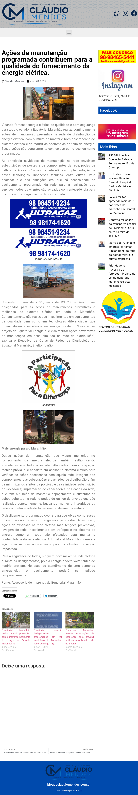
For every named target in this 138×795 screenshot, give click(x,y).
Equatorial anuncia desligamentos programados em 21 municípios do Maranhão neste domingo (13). (48, 637)
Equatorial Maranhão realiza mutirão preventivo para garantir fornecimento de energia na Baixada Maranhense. (16, 637)
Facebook (108, 110)
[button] (69, 32)
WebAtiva (77, 790)
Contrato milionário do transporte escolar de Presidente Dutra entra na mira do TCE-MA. (122, 228)
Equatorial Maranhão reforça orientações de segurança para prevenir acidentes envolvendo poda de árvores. (79, 637)
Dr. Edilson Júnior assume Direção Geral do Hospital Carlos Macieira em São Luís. (121, 182)
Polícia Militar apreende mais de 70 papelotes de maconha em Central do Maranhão (122, 205)
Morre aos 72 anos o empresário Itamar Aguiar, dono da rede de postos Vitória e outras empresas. (122, 250)
